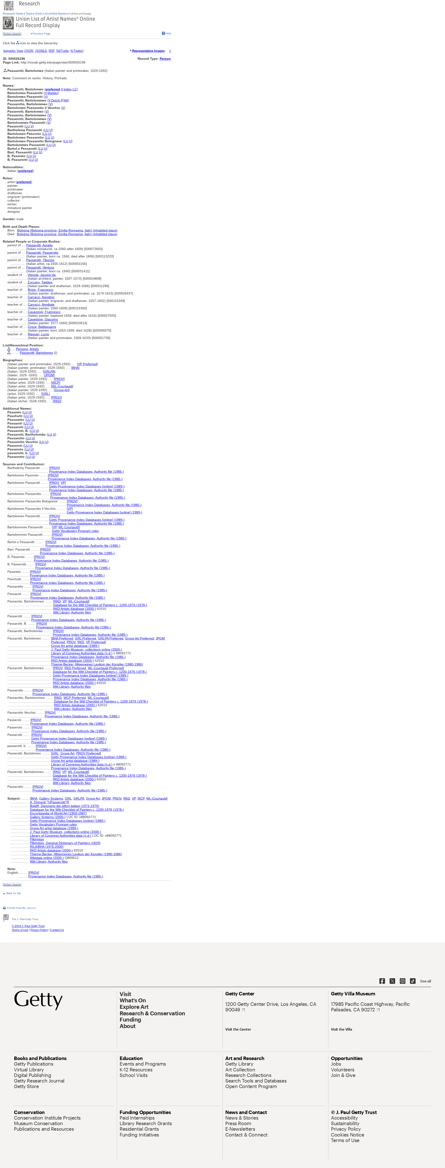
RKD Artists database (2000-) (74, 609)
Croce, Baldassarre (42, 327)
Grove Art (62, 390)
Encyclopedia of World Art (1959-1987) (58, 813)
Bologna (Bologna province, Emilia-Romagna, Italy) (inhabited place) (67, 230)
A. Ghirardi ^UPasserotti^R (49, 802)
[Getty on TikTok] (413, 981)
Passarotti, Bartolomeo (36, 353)
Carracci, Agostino (41, 297)
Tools (29, 13)
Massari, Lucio (38, 334)
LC (75, 89)
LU (27, 126)
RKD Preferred (75, 668)
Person (165, 58)
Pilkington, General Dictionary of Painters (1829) (65, 843)
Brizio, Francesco (40, 289)
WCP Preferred (75, 698)
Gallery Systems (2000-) (48, 817)
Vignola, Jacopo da (42, 275)
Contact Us (57, 930)
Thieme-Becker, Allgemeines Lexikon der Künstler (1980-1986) (97, 664)
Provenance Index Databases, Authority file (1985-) (86, 471)
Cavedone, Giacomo (43, 319)
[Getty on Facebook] (382, 981)
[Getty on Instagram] (402, 981)
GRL (45, 394)
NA (66, 100)
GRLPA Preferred (110, 638)
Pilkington (37, 839)
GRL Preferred (85, 638)
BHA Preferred (62, 638)
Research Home (13, 13)
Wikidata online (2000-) (47, 858)
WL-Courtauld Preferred (105, 668)
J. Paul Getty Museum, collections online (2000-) (86, 649)
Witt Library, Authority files (72, 612)
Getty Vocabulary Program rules (75, 531)
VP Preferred (87, 364)
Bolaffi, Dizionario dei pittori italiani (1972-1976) (64, 806)
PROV (59, 379)
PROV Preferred (88, 753)
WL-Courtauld (62, 386)
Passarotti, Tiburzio (40, 260)
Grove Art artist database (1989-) (75, 646)
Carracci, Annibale (41, 304)
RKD (57, 401)
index (68, 89)
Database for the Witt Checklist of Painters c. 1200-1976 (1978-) (100, 605)
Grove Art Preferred (139, 638)
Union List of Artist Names (51, 13)
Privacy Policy (39, 930)
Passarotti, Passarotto (42, 252)
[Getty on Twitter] (392, 981)
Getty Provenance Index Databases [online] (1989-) (87, 486)
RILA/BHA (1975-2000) (47, 846)
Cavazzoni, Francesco (44, 312)
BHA (75, 368)
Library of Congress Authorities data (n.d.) (81, 653)
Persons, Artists (27, 349)
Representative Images (148, 51)
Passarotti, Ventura (40, 267)
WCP (55, 382)
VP (63, 482)
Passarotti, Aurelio (39, 245)
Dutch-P (57, 100)
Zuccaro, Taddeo (40, 282)
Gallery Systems (51, 798)
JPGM (49, 375)
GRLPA (49, 371)
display (53, 93)
